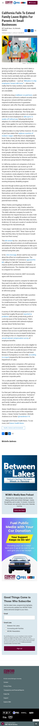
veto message (11, 255)
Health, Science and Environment (13, 428)
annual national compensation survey (15, 338)
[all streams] (36, 723)
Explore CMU (7, 702)
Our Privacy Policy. (16, 643)
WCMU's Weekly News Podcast (19, 494)
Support (6, 698)
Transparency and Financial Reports (14, 690)
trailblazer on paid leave (24, 95)
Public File (6, 694)
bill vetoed (8, 241)
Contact (6, 682)
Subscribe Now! (19, 510)
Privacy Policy (7, 686)
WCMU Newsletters (13, 631)
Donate (33, 3)
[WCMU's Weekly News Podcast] (19, 473)
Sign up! (19, 648)
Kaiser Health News (17, 423)
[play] (3, 724)
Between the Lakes (13, 626)
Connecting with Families (15, 628)
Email (6, 613)
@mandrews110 (24, 416)
